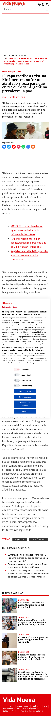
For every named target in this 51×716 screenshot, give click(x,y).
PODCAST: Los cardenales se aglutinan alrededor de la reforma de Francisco (26, 230)
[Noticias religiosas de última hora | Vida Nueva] (13, 3)
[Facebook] (4, 147)
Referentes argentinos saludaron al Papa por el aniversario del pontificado (27, 565)
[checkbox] (17, 369)
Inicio (6, 55)
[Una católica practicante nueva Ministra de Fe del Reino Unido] (9, 605)
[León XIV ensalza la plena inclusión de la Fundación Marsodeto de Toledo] (9, 658)
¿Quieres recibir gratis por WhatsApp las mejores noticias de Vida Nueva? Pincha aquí (28, 243)
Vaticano (22, 55)
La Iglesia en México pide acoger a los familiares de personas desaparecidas (32, 622)
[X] (9, 147)
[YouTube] (14, 147)
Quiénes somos (23, 706)
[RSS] (33, 147)
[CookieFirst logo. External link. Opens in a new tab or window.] (7, 302)
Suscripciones (8, 706)
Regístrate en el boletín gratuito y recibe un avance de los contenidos (29, 255)
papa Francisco (38, 539)
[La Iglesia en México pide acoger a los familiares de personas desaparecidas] (9, 623)
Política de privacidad (31, 709)
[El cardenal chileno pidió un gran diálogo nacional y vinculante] (9, 640)
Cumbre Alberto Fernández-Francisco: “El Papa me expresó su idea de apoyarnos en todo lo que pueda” (28, 558)
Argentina (19, 539)
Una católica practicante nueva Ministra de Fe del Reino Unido (31, 604)
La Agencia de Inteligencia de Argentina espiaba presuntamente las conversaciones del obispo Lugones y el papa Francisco (28, 573)
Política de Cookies (10, 711)
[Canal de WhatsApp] (23, 147)
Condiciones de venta (11, 709)
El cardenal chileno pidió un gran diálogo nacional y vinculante (33, 639)
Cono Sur (7, 71)
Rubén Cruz (19, 97)
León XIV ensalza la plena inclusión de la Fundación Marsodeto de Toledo (31, 657)
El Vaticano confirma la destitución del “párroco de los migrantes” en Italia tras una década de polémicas (33, 675)
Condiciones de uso (39, 706)
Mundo (14, 55)
